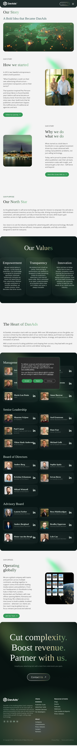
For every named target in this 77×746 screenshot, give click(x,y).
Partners (38, 732)
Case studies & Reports (62, 711)
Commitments (40, 724)
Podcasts (57, 706)
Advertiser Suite (40, 707)
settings (50, 374)
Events (56, 704)
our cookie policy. (27, 369)
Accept (27, 381)
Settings (49, 381)
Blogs (56, 702)
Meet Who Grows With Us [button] (57, 175)
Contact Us (63, 4)
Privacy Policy (55, 740)
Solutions (38, 702)
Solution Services (41, 709)
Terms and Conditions (68, 740)
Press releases (59, 714)
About (37, 719)
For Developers (40, 712)
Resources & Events (61, 699)
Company (38, 722)
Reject (38, 381)
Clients (37, 699)
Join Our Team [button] (13, 616)
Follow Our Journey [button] (13, 115)
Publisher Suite (40, 705)
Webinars (57, 709)
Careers (38, 729)
